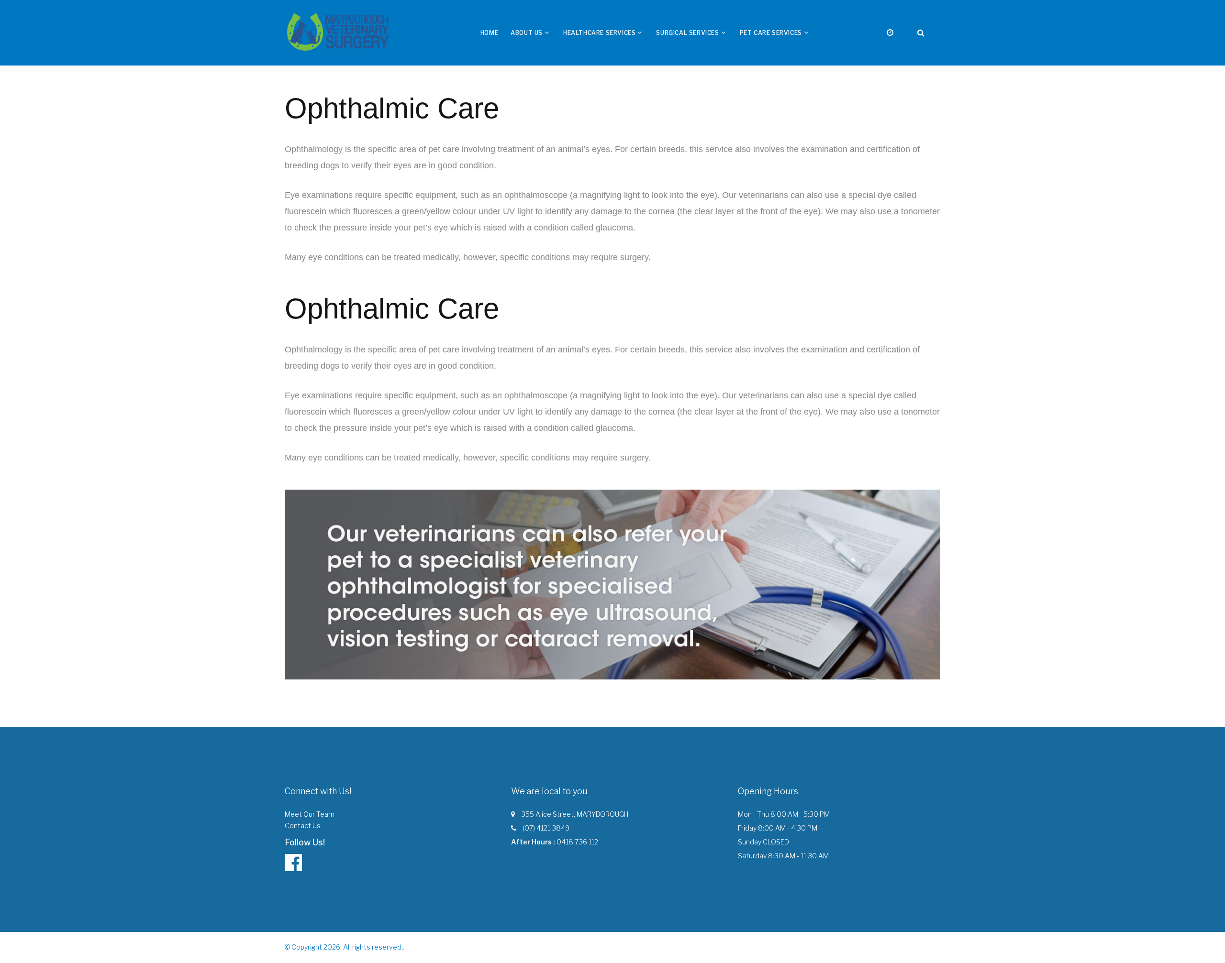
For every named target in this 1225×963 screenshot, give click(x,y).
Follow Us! (305, 842)
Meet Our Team (309, 814)
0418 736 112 (577, 842)
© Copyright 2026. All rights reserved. (344, 947)
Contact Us (303, 825)
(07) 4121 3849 (546, 828)
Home (489, 32)
